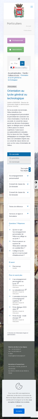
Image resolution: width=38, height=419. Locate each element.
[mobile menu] (31, 7)
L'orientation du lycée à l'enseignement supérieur (20, 299)
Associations (17, 49)
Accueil (28, 26)
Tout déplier (24, 171)
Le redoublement (18, 290)
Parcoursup (17, 266)
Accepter (19, 411)
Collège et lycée (13, 75)
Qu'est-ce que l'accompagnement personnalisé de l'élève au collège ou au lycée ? (19, 234)
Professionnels (17, 40)
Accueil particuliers (14, 73)
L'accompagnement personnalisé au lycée (19, 281)
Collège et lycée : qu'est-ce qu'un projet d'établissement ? (20, 253)
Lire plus (19, 406)
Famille (25, 73)
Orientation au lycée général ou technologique (18, 77)
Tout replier (25, 168)
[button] (19, 177)
